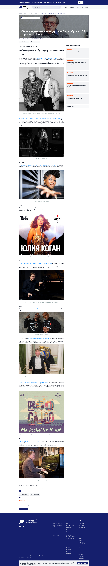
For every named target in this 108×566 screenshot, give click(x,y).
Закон (67, 541)
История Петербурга (71, 525)
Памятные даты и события (57, 526)
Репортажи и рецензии (69, 554)
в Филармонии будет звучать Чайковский (38, 338)
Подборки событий (70, 549)
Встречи (81, 529)
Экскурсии (81, 554)
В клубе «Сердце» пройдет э (27, 118)
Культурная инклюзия (71, 544)
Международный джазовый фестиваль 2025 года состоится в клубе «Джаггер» (39, 165)
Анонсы (55, 528)
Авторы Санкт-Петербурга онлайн (70, 536)
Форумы (81, 552)
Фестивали (68, 559)
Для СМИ (55, 531)
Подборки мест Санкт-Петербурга (71, 547)
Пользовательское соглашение (25, 559)
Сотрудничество (45, 522)
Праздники (68, 551)
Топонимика (69, 557)
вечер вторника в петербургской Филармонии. (48, 58)
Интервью (68, 527)
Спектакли (81, 556)
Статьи (24, 13)
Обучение (81, 547)
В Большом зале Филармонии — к (27, 263)
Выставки (81, 531)
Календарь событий (83, 534)
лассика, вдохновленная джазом (44, 263)
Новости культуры (57, 523)
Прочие (80, 550)
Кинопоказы (81, 558)
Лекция (80, 540)
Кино (80, 536)
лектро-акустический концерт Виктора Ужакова (49, 118)
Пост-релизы (56, 535)
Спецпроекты (44, 519)
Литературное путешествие (82, 543)
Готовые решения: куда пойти (33, 13)
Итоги (54, 533)
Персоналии (69, 529)
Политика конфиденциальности (25, 557)
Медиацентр (82, 545)
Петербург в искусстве (69, 532)
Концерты (81, 538)
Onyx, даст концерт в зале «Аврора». (46, 308)
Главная (20, 13)
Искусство (68, 523)
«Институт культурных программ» (34, 555)
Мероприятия (82, 527)
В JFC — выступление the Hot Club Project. (29, 441)
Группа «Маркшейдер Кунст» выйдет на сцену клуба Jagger (33, 382)
